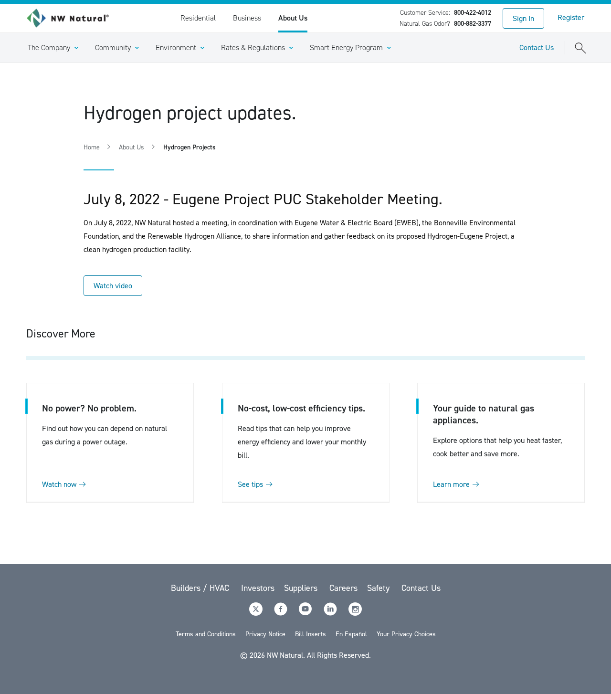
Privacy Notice (265, 634)
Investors (257, 588)
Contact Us (536, 47)
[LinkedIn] (331, 613)
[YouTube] (306, 613)
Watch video (113, 286)
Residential (198, 18)
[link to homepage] (73, 18)
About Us (292, 18)
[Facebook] (281, 613)
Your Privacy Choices (406, 634)
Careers (343, 588)
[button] (52, 47)
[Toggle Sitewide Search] (580, 47)
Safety (379, 588)
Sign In (523, 18)
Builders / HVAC (201, 588)
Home (92, 147)
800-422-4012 (472, 12)
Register (571, 17)
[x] (256, 613)
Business (247, 18)
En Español (351, 634)
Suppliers (302, 588)
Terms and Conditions (206, 634)
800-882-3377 (472, 23)
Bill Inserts (310, 634)
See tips (250, 484)
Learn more (451, 484)
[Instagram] (355, 613)
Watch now (59, 484)
